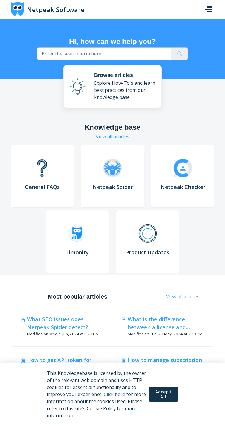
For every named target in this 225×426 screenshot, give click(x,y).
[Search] (179, 53)
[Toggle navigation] (208, 9)
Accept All (163, 394)
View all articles (112, 136)
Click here (114, 394)
